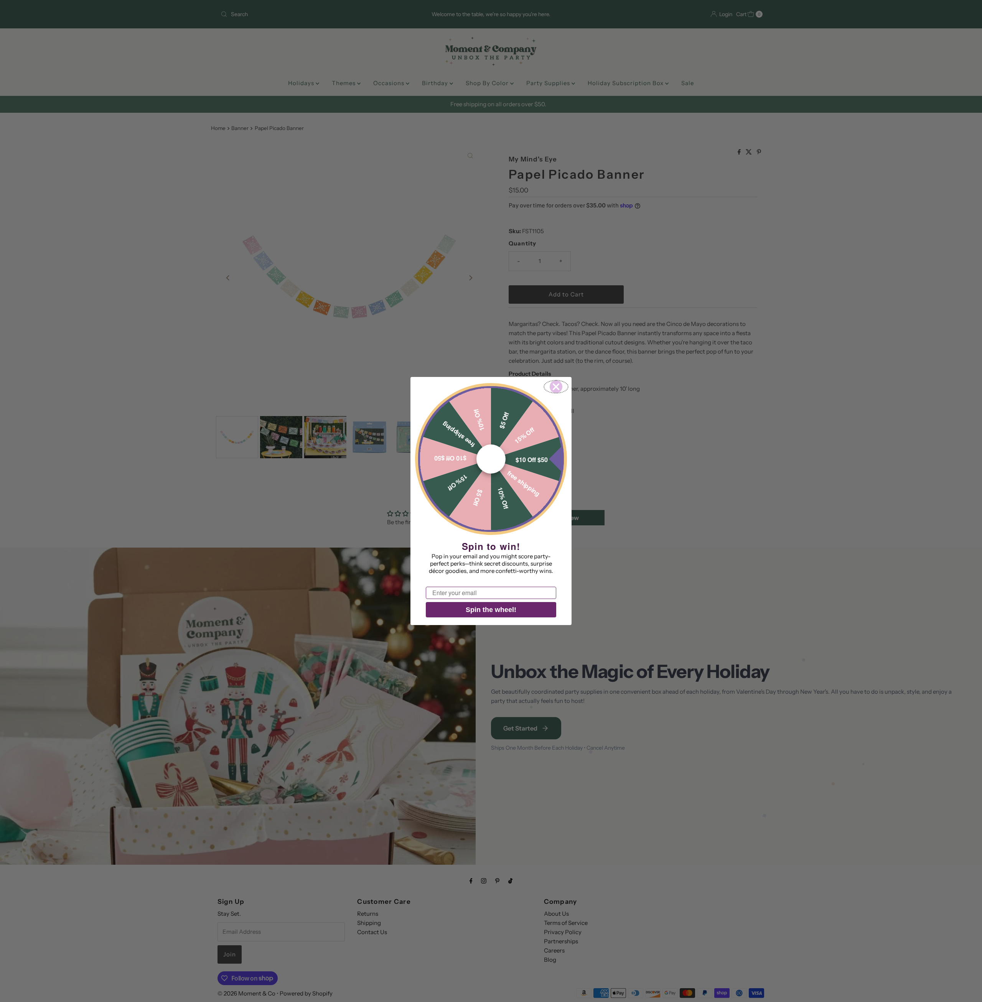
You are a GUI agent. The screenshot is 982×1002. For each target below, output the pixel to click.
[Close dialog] (556, 386)
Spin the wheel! (491, 610)
